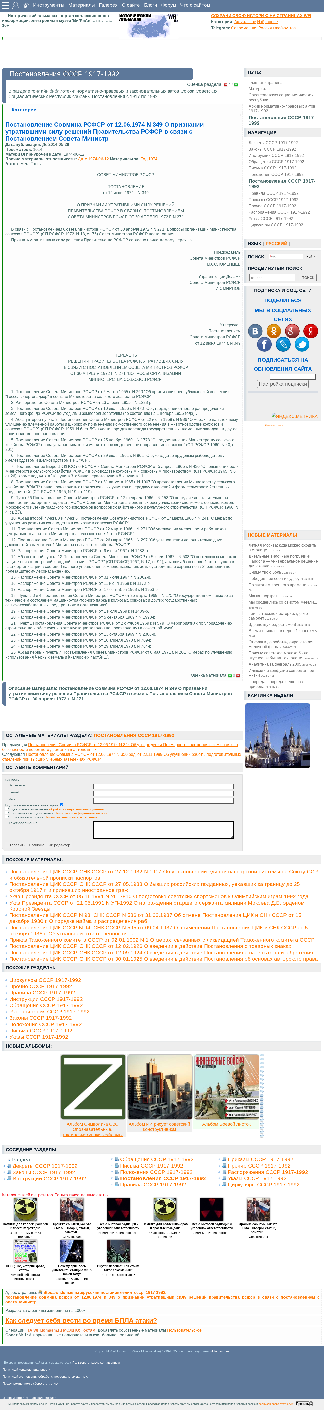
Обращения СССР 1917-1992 (276, 161)
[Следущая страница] (262, 1095)
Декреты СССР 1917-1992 (273, 142)
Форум (168, 5)
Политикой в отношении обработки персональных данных (45, 1376)
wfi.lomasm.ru (219, 1351)
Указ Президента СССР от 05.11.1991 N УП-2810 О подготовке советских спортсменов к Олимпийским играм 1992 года (159, 896)
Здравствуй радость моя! (280, 624)
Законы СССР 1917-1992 (272, 149)
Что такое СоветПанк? (118, 1275)
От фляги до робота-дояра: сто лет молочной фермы (281, 644)
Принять (302, 1404)
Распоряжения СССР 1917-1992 (279, 212)
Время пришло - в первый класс (283, 633)
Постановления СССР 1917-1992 (282, 183)
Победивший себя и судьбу (281, 578)
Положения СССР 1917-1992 (276, 174)
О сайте (131, 5)
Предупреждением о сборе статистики (30, 1383)
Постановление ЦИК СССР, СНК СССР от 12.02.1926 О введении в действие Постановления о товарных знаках (150, 946)
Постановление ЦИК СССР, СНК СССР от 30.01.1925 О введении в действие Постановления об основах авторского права (163, 959)
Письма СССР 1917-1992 (272, 168)
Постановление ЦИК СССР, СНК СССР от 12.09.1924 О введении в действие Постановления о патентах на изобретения (161, 952)
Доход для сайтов (274, 425)
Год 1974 (149, 159)
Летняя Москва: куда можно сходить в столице (282, 547)
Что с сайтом (195, 5)
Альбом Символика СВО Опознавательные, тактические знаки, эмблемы (93, 1129)
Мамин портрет (270, 596)
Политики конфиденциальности (81, 813)
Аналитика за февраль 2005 (282, 664)
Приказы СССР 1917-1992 (273, 199)
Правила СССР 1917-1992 (274, 193)
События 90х (72, 1237)
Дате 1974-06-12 (93, 159)
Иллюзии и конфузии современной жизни (281, 672)
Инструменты (48, 5)
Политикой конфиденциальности (26, 1369)
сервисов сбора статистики (276, 1403)
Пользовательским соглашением (96, 1362)
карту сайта (109, 1335)
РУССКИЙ (277, 243)
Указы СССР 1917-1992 (271, 218)
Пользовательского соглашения (71, 817)
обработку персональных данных (77, 809)
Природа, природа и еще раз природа (276, 684)
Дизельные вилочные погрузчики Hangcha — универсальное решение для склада (283, 561)
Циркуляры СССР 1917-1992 (276, 225)
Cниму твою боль (272, 572)
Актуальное (245, 21)
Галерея (108, 5)
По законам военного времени (283, 587)
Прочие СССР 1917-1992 (272, 206)
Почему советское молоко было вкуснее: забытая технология (283, 655)
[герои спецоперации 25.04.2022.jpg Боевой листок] (226, 1118)
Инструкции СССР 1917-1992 (276, 155)
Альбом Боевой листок (226, 1124)
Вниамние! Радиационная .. (118, 1233)
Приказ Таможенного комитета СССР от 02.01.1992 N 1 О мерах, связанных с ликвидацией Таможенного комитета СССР (162, 940)
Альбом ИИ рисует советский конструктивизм (159, 1127)
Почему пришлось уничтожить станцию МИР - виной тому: (72, 1270)
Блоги (150, 5)
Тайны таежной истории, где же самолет (278, 615)
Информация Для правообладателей (29, 1398)
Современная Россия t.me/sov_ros (263, 28)
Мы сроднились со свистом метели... (283, 604)
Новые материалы (272, 535)
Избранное (267, 21)
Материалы (81, 5)
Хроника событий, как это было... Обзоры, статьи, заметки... (72, 1228)
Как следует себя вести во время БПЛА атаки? (81, 1320)
